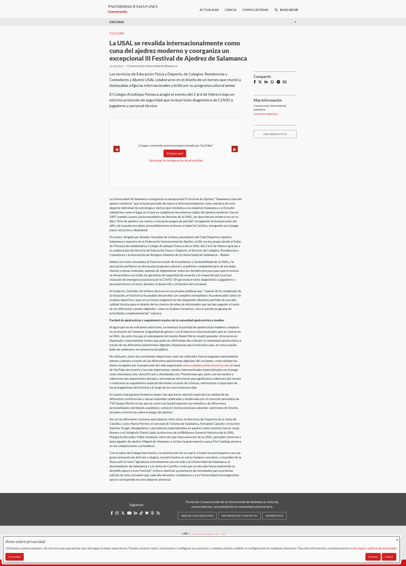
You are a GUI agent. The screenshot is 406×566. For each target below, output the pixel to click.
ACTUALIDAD (209, 10)
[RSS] (158, 513)
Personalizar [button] (15, 556)
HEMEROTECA (274, 515)
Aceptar (389, 556)
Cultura (116, 33)
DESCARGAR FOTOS (275, 134)
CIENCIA (230, 10)
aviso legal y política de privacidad (373, 548)
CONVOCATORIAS (255, 10)
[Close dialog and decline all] (397, 538)
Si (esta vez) (175, 153)
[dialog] (201, 549)
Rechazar (373, 556)
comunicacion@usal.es (266, 113)
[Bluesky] (146, 513)
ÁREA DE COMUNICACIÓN (197, 515)
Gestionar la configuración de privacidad (176, 160)
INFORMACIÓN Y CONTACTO (239, 515)
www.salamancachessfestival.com (206, 365)
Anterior (116, 149)
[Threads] (152, 513)
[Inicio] (134, 9)
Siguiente (235, 149)
